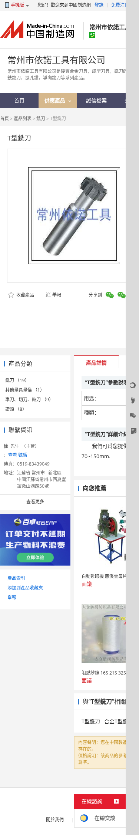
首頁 (4, 118)
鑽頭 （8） (16, 409)
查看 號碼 (17, 455)
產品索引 (16, 578)
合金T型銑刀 (118, 721)
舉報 (56, 295)
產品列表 (23, 118)
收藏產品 (24, 295)
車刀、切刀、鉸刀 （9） (29, 399)
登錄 (99, 5)
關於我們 (55, 820)
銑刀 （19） (17, 380)
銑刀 (40, 118)
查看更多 (35, 501)
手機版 (17, 5)
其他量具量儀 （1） (24, 390)
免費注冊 (120, 5)
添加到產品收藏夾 (25, 588)
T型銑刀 (91, 721)
